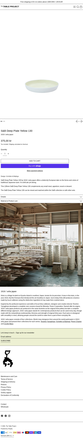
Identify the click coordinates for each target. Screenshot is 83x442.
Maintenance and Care (9, 376)
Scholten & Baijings (63, 321)
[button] (78, 7)
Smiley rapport (6, 392)
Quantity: (4, 149)
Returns (3, 384)
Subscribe (5, 341)
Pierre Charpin (76, 321)
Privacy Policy (6, 387)
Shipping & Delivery (8, 382)
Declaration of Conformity (10, 395)
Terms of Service (7, 379)
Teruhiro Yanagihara (48, 321)
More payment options (35, 171)
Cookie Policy (6, 390)
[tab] (1, 121)
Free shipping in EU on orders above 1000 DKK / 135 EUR (41, 2)
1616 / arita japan (7, 134)
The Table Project (11, 426)
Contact (3, 404)
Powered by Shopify (7, 428)
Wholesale (5, 407)
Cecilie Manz (8, 324)
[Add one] (8, 153)
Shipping (11, 144)
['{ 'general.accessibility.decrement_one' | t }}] (1, 153)
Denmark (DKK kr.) (6, 435)
